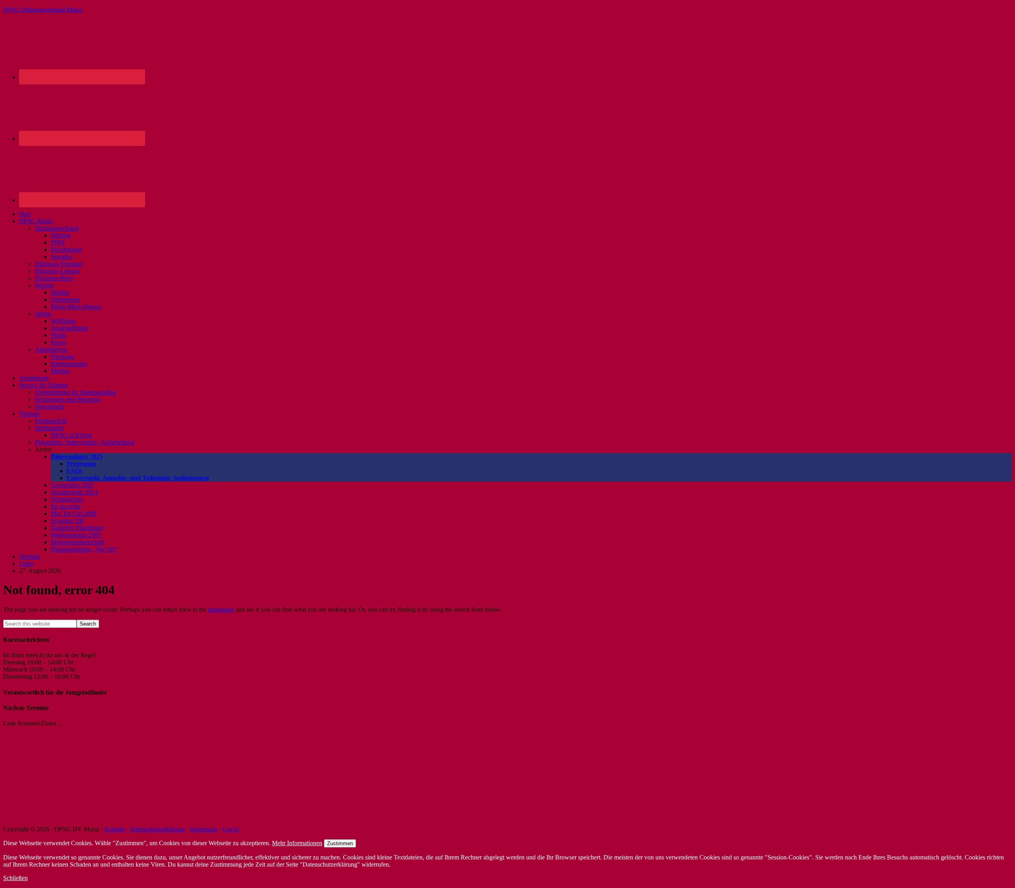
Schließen (15, 878)
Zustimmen (340, 843)
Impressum (203, 829)
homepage (221, 609)
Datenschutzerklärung (157, 829)
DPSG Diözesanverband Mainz (42, 9)
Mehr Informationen (297, 843)
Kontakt (115, 829)
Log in (230, 829)
